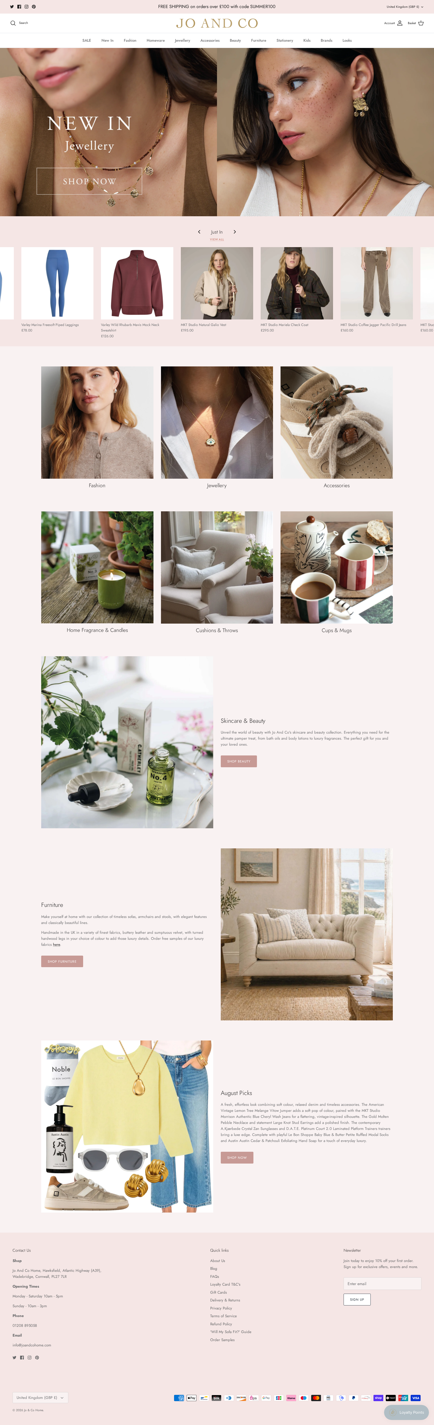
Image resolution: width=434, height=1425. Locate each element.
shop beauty (238, 761)
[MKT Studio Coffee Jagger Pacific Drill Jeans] (377, 283)
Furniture (258, 40)
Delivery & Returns (225, 1300)
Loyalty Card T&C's (225, 1284)
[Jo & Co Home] (217, 23)
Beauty (235, 40)
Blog (213, 1268)
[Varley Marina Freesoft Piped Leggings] (57, 283)
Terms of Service (223, 1316)
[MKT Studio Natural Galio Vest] (217, 283)
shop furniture (62, 961)
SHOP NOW (237, 1157)
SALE (86, 40)
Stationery (285, 40)
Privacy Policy (221, 1308)
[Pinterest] (34, 7)
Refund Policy (221, 1324)
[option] (217, 132)
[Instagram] (26, 7)
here (272, 7)
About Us (217, 1261)
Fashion (130, 40)
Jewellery (182, 40)
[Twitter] (12, 7)
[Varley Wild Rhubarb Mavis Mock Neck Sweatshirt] (137, 283)
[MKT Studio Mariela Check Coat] (297, 283)
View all (217, 239)
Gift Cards (218, 1292)
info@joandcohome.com (32, 1345)
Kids (306, 40)
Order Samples (222, 1340)
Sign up (357, 1299)
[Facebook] (19, 7)
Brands (326, 40)
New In (107, 40)
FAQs (214, 1276)
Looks (347, 40)
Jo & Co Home (33, 1410)
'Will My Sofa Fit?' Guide (230, 1332)
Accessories (210, 40)
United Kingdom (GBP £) (403, 7)
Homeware (156, 40)
